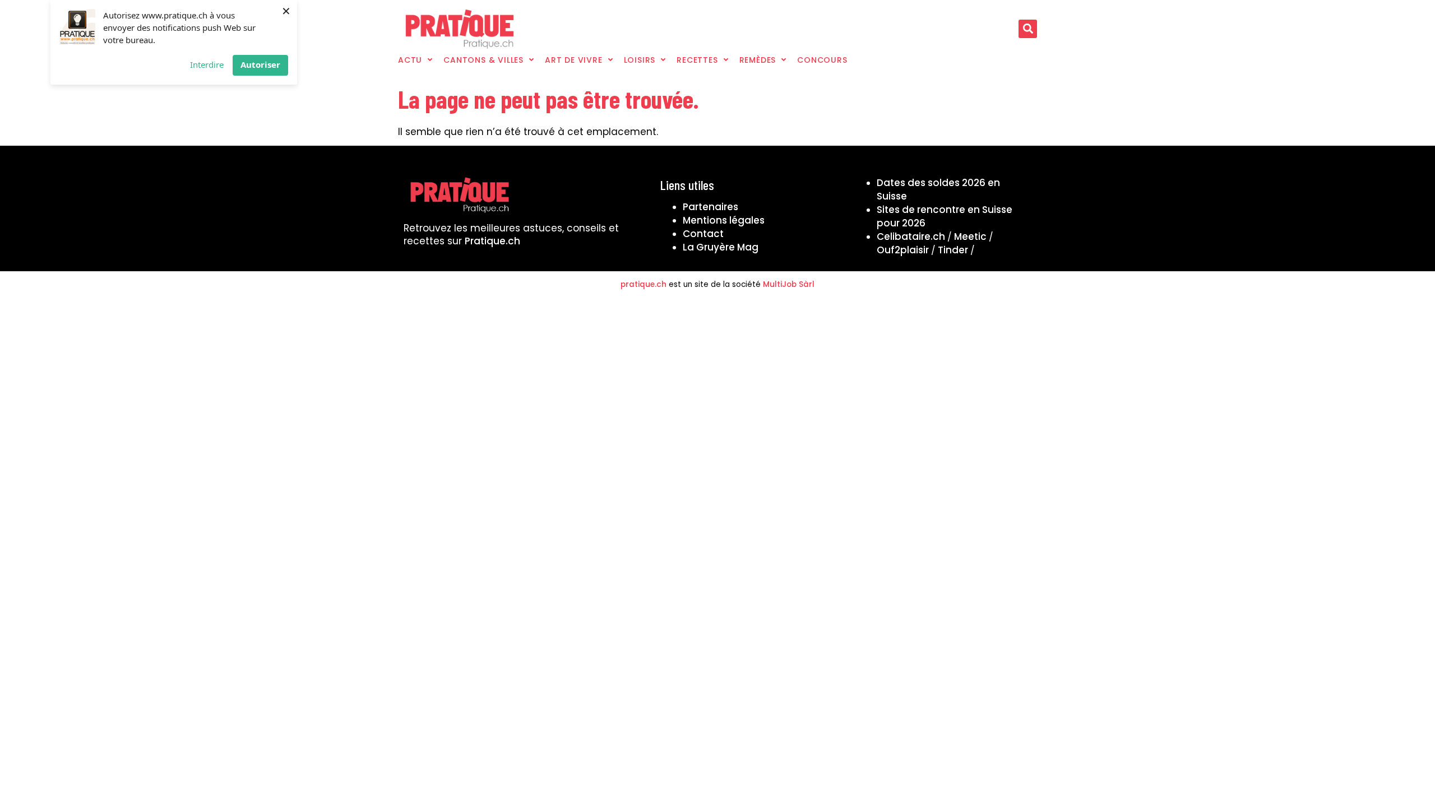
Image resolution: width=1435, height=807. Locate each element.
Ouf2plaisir (903, 250)
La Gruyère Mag (720, 247)
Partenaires (710, 207)
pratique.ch (643, 284)
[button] (1028, 29)
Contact (703, 233)
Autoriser (260, 64)
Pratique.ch (492, 241)
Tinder (953, 250)
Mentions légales (724, 220)
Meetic (970, 236)
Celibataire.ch (911, 236)
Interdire (207, 64)
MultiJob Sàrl (788, 284)
